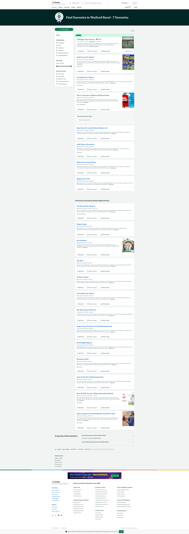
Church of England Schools (123, 490)
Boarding (79, 7)
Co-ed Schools (120, 517)
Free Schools (98, 513)
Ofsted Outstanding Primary (123, 504)
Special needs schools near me (102, 500)
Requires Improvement (63, 53)
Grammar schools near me (101, 494)
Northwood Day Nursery (104, 211)
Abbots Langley (58, 458)
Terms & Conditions (55, 528)
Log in (134, 3)
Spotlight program (56, 496)
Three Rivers (81, 449)
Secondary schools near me (101, 492)
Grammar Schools (99, 515)
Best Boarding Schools (79, 511)
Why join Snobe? (55, 490)
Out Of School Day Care (63, 81)
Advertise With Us (56, 511)
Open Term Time (62, 79)
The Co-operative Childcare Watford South (104, 102)
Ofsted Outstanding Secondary (124, 506)
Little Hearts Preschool (104, 150)
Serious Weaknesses (62, 55)
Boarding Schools (99, 517)
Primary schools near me (100, 490)
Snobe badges (55, 498)
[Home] (55, 449)
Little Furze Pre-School (104, 64)
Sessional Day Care (62, 84)
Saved (135, 7)
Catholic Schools (121, 494)
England (59, 449)
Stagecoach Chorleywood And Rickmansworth (104, 331)
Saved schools (77, 492)
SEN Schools (98, 519)
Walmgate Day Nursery (105, 43)
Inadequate (60, 50)
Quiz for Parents (77, 494)
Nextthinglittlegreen (104, 347)
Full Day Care (61, 74)
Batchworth (58, 460)
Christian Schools (121, 496)
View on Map (65, 29)
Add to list (81, 51)
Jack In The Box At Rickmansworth (104, 381)
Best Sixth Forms (77, 513)
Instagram (61, 515)
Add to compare (93, 51)
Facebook (53, 515)
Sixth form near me (99, 506)
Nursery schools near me (100, 498)
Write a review (106, 51)
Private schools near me (100, 496)
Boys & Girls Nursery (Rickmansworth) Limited (104, 400)
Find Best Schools (78, 496)
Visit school (129, 51)
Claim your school (56, 492)
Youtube (59, 515)
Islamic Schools (120, 492)
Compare (127, 7)
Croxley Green (58, 464)
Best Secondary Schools (79, 506)
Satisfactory (61, 48)
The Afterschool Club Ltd (104, 314)
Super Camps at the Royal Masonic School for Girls (104, 420)
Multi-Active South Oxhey (104, 167)
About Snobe (55, 507)
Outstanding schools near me (101, 504)
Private (73, 7)
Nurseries (54, 7)
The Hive (104, 265)
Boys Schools (120, 515)
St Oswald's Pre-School (104, 298)
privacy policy (114, 531)
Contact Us (54, 509)
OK (121, 531)
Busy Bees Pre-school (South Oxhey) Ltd (104, 132)
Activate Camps (104, 281)
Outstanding (61, 43)
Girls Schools (120, 513)
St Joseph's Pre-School (104, 83)
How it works (55, 494)
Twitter (56, 515)
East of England (66, 449)
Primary (60, 7)
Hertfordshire (74, 449)
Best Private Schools (78, 508)
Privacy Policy (64, 528)
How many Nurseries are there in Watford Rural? (94, 435)
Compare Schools (77, 490)
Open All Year (61, 76)
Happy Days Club (104, 183)
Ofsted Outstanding (121, 502)
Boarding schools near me (101, 502)
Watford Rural (58, 462)
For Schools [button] (124, 3)
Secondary (67, 7)
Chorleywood (58, 466)
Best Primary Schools (78, 504)
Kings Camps (104, 229)
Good (59, 45)
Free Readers (104, 247)
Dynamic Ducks (104, 364)
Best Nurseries (77, 502)
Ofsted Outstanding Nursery (85, 120)
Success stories (55, 500)
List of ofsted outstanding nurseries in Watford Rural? (95, 442)
